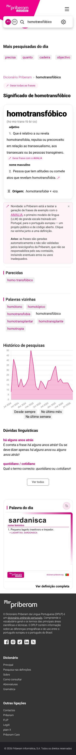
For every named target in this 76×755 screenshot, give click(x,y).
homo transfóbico (20, 280)
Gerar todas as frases (22, 85)
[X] (33, 644)
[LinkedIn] (27, 644)
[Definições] (63, 21)
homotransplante (51, 321)
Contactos (9, 710)
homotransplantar (20, 321)
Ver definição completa (52, 586)
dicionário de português (25, 617)
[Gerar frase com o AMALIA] (59, 178)
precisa (10, 57)
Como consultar (12, 679)
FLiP (5, 720)
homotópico (36, 307)
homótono (14, 307)
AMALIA (17, 215)
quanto (27, 57)
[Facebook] (6, 644)
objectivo (63, 57)
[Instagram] (13, 644)
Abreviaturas (10, 684)
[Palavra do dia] (66, 505)
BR (14, 21)
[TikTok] (20, 644)
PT (8, 21)
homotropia (15, 329)
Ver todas (38, 482)
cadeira (45, 57)
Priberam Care (11, 734)
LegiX (6, 725)
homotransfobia (18, 314)
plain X (7, 729)
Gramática (9, 689)
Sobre (6, 674)
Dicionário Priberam (17, 77)
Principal (8, 665)
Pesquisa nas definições (17, 669)
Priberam (8, 715)
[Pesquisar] (22, 21)
